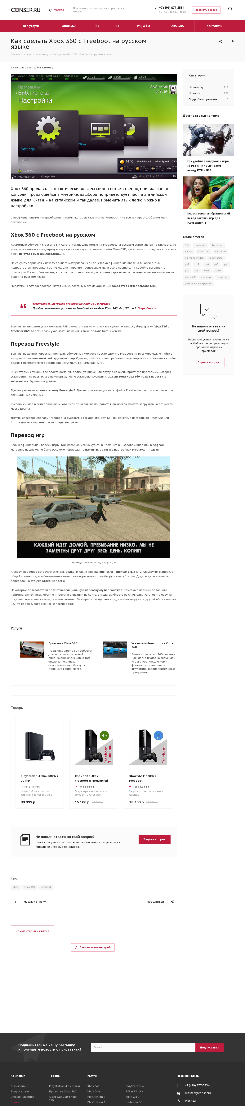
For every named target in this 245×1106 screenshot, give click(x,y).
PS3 (96, 26)
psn (226, 264)
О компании (19, 1086)
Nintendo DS (134, 1102)
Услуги (92, 1076)
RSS (232, 41)
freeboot (45, 887)
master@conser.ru (198, 1093)
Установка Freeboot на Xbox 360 (152, 645)
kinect (188, 251)
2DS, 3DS (177, 26)
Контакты (214, 26)
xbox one (222, 277)
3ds (187, 245)
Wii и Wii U (133, 1097)
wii (196, 270)
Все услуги (31, 26)
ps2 (187, 264)
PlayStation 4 (134, 1086)
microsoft (203, 251)
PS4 (116, 26)
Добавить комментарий (93, 947)
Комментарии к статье (32, 931)
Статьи (15, 1102)
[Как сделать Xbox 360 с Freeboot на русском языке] (94, 76)
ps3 (197, 264)
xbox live (206, 277)
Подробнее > (146, 308)
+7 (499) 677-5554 (171, 8)
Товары (54, 1076)
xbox (16, 887)
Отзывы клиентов (22, 1097)
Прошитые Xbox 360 (62, 1091)
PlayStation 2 (96, 1097)
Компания (18, 1076)
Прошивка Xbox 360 (62, 643)
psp (187, 270)
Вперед (181, 628)
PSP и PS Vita (134, 1091)
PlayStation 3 (96, 1102)
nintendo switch (194, 258)
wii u (207, 270)
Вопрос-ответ (20, 1091)
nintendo (220, 251)
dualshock (200, 245)
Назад (171, 628)
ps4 (207, 264)
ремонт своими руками (198, 283)
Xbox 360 (68, 26)
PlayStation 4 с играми (64, 1086)
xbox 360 (29, 887)
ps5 (216, 264)
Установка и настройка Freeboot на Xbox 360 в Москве (71, 303)
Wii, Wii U (143, 26)
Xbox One (93, 1091)
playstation (216, 258)
